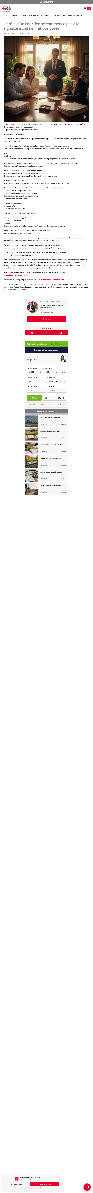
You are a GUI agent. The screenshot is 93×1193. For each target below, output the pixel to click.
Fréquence (50, 386)
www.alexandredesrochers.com (51, 279)
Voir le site (46, 405)
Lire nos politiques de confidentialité (31, 1188)
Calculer (34, 398)
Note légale (32, 405)
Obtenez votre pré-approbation (46, 350)
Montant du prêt (32, 377)
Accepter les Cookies (44, 1184)
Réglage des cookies (16, 1184)
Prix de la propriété (32, 368)
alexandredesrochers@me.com (16, 275)
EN (89, 9)
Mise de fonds (47, 368)
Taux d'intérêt (51, 377)
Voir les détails (62, 405)
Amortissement (32, 386)
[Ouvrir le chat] (87, 1187)
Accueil (6, 16)
